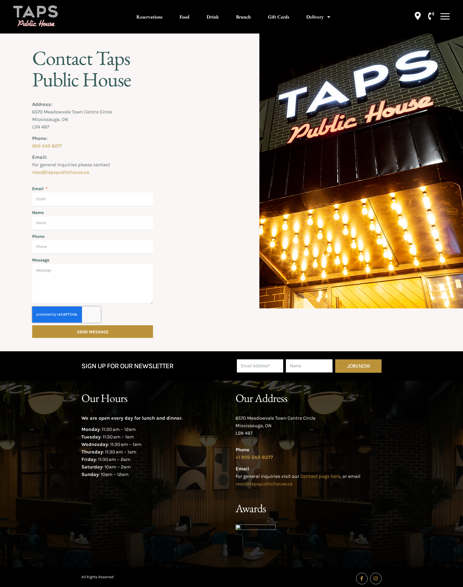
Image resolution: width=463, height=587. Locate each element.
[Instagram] (376, 578)
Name (38, 212)
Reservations (149, 17)
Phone (38, 236)
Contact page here (320, 476)
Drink (213, 17)
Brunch (243, 17)
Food (184, 17)
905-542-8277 (47, 146)
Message (40, 260)
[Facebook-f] (362, 578)
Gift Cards (278, 17)
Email (38, 188)
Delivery (315, 17)
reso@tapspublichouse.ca (60, 172)
